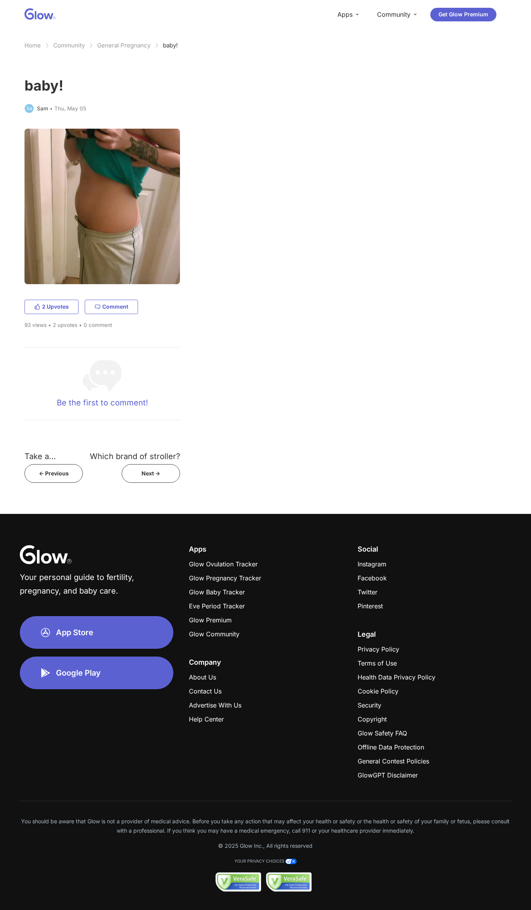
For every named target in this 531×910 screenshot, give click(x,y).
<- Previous (54, 473)
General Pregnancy (123, 45)
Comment (115, 306)
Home (32, 45)
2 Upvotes (55, 306)
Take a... (40, 456)
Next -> (150, 473)
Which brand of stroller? (135, 456)
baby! (170, 45)
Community (69, 45)
